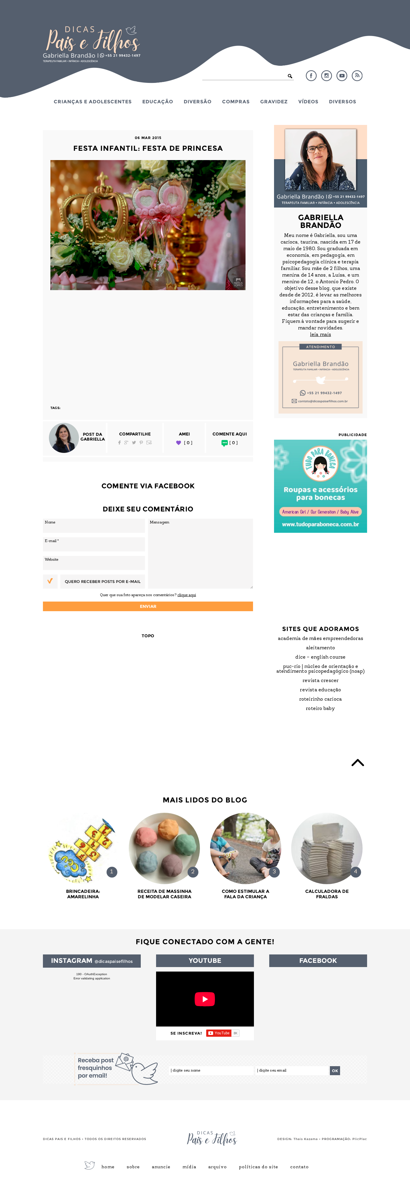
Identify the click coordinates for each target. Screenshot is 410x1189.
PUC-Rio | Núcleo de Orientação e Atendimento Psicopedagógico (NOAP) (320, 669)
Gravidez (274, 101)
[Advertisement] (148, 345)
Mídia (189, 1167)
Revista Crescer (321, 680)
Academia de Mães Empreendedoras (320, 638)
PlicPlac (359, 1139)
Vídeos (308, 101)
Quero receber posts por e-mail (102, 581)
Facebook (311, 75)
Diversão (198, 101)
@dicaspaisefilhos (114, 961)
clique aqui (186, 595)
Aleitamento (320, 648)
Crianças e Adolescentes (93, 101)
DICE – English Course (320, 657)
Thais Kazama (306, 1139)
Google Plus (126, 442)
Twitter (134, 442)
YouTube (341, 75)
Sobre (133, 1167)
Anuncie (161, 1167)
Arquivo (217, 1167)
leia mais (320, 334)
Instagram (326, 75)
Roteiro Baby (320, 708)
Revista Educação (320, 690)
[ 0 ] (188, 443)
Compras (236, 101)
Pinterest (141, 442)
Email (149, 442)
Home (108, 1167)
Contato (299, 1167)
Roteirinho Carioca (320, 699)
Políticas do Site (258, 1167)
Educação (157, 101)
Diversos (342, 101)
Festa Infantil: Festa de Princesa (148, 148)
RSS (357, 75)
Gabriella (92, 439)
